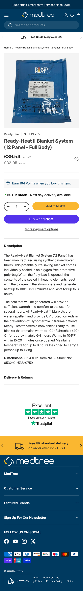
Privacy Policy (54, 581)
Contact (34, 577)
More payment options (41, 229)
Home (7, 47)
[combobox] (41, 25)
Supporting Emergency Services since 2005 (41, 4)
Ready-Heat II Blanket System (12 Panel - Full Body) (44, 47)
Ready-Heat (12, 134)
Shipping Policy (33, 581)
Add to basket (55, 206)
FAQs (70, 581)
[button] (78, 15)
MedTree (18, 571)
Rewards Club (51, 577)
